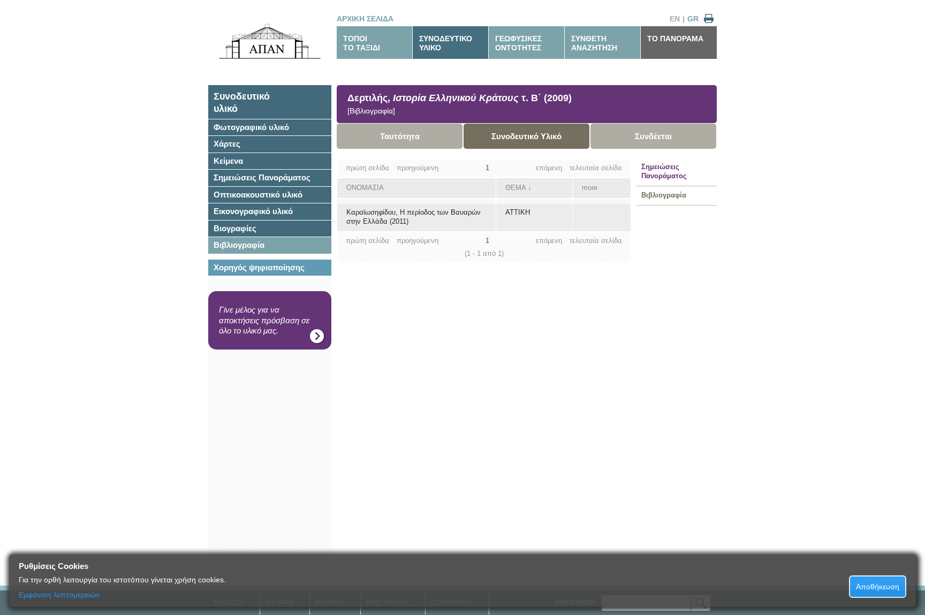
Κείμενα (228, 160)
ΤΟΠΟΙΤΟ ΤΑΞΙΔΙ (361, 43)
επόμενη (549, 168)
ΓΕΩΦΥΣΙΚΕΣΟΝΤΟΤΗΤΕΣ (518, 43)
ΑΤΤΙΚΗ (517, 212)
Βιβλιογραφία (239, 244)
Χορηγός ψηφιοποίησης (259, 267)
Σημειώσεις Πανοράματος (262, 177)
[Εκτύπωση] (709, 19)
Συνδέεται (653, 136)
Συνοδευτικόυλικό (242, 102)
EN (675, 18)
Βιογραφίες (235, 228)
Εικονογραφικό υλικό (253, 211)
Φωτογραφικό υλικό (251, 127)
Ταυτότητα (400, 136)
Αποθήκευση (877, 586)
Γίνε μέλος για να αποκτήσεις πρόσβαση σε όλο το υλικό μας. (264, 320)
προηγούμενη (417, 168)
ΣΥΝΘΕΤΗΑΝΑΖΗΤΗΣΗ (594, 43)
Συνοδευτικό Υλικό (526, 136)
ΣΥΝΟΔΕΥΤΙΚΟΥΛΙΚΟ (445, 43)
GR (693, 18)
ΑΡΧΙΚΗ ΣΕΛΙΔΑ (365, 18)
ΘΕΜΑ (515, 188)
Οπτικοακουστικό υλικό (258, 194)
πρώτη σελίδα (367, 168)
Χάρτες (227, 143)
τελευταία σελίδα (596, 168)
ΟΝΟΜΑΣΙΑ (365, 188)
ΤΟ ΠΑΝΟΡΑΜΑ (675, 38)
